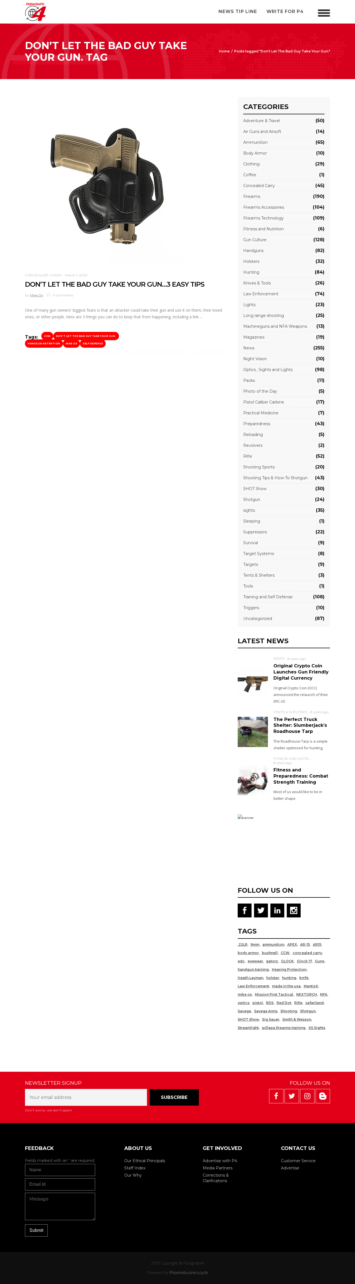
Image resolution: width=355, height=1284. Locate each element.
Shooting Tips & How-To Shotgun (275, 477)
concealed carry (307, 953)
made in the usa (286, 986)
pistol (257, 1003)
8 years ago (297, 659)
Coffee (249, 174)
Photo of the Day (260, 391)
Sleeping (251, 521)
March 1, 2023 (76, 275)
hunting (289, 978)
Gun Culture (255, 239)
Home (224, 51)
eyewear (255, 961)
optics (243, 1003)
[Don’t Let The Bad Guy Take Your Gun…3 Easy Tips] (108, 180)
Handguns (253, 250)
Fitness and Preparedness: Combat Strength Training (300, 775)
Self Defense (93, 343)
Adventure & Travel (261, 120)
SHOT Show (255, 488)
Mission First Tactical (274, 994)
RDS (269, 1003)
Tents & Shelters (259, 575)
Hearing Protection (289, 969)
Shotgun (251, 499)
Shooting (288, 1011)
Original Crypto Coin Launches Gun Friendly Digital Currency (301, 671)
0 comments (62, 295)
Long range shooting (263, 315)
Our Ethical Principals (144, 1160)
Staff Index (134, 1168)
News (248, 347)
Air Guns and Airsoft (262, 131)
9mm (254, 944)
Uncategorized (257, 618)
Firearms (251, 196)
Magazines (253, 337)
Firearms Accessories (263, 207)
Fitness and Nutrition (263, 228)
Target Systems (258, 553)
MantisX (311, 986)
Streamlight (248, 1028)
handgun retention (44, 343)
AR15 (317, 944)
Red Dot (284, 1003)
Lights (249, 304)
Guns (319, 961)
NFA (323, 994)
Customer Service (298, 1160)
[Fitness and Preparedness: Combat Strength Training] (253, 780)
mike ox (71, 343)
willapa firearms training (283, 1028)
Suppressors (255, 531)
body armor (248, 953)
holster (272, 978)
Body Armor (255, 153)
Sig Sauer (270, 1019)
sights (249, 510)
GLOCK (287, 961)
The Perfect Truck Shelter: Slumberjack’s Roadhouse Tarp (300, 725)
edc (241, 961)
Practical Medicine (260, 412)
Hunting (251, 272)
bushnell (270, 953)
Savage (244, 1011)
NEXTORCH (306, 994)
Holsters (251, 261)
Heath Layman (250, 978)
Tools (248, 586)
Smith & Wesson (296, 1019)
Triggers (251, 607)
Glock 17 (304, 961)
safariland (314, 1003)
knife (303, 978)
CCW (47, 336)
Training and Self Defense (268, 596)
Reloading (253, 434)
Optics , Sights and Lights (268, 369)
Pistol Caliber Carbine (263, 402)
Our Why (133, 1175)
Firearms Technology (263, 218)
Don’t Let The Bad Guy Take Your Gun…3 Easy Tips (114, 284)
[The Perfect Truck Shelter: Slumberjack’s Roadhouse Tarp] (253, 732)
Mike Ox (36, 295)
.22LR (242, 944)
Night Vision (255, 358)
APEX (292, 944)
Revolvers (252, 445)
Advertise (290, 1168)
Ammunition (255, 142)
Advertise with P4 (220, 1160)
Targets (250, 564)
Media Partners (217, 1168)
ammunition (273, 944)
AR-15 (305, 944)
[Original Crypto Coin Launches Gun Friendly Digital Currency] (253, 682)
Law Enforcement (260, 293)
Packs (249, 380)
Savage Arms (265, 1011)
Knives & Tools (257, 283)
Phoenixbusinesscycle (188, 1272)
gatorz (272, 961)
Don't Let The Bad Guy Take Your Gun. (86, 336)
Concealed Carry (43, 275)
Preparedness (256, 423)
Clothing (251, 164)
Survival (250, 542)
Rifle (247, 456)
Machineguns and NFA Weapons (275, 326)
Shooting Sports (259, 467)
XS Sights (316, 1028)
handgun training (253, 969)
